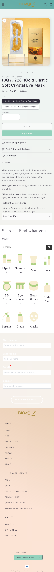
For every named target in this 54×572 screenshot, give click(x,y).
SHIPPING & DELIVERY (15, 503)
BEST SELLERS (11, 442)
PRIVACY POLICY (12, 497)
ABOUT (8, 464)
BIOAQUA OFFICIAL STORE (23, 571)
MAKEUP (9, 453)
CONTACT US (11, 530)
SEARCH (8, 486)
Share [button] (7, 162)
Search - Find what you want (24, 234)
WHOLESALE (10, 535)
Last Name (9, 353)
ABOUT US (10, 524)
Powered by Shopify (37, 571)
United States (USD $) (26, 557)
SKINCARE (9, 447)
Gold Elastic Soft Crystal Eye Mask (21, 101)
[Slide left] (21, 72)
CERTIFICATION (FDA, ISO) (17, 491)
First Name (10, 340)
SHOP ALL (9, 458)
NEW (7, 436)
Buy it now (27, 133)
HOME (7, 430)
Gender (7, 380)
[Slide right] (32, 72)
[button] (3, 4)
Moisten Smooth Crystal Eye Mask (20, 107)
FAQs (7, 480)
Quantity (5, 112)
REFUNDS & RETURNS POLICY (18, 508)
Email (7, 367)
